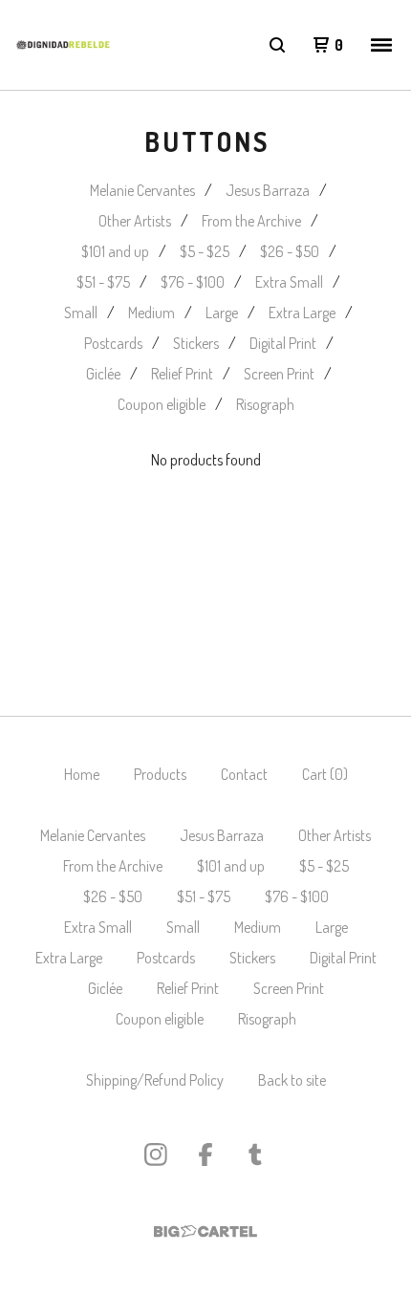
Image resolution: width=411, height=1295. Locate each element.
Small (80, 312)
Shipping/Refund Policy (155, 1080)
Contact (244, 774)
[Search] (277, 45)
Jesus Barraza (268, 190)
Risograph (265, 404)
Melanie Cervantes (142, 190)
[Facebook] (205, 1154)
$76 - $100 (193, 281)
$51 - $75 (103, 281)
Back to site (292, 1080)
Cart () (325, 774)
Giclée (103, 373)
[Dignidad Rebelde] (63, 45)
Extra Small (289, 281)
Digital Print (282, 343)
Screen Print (279, 373)
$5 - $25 (204, 251)
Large (222, 312)
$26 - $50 (289, 251)
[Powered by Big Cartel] (205, 1231)
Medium (151, 312)
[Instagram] (156, 1154)
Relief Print (182, 373)
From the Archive (251, 220)
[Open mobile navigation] (381, 45)
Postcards (113, 343)
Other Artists (134, 220)
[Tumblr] (255, 1154)
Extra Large (302, 312)
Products (160, 774)
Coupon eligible (162, 404)
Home (81, 774)
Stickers (196, 343)
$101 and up (115, 251)
